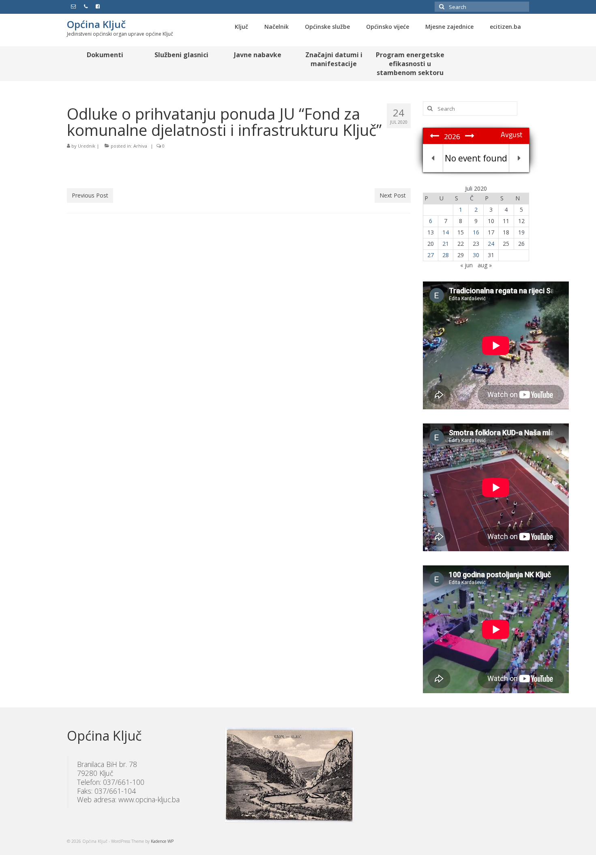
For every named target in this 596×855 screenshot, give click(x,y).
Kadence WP (162, 841)
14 (445, 232)
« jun (466, 265)
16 (476, 232)
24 (491, 243)
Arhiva (140, 146)
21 (445, 243)
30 (476, 255)
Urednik (86, 146)
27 (430, 255)
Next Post (392, 195)
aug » (485, 265)
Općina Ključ (96, 24)
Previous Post (90, 195)
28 (445, 255)
